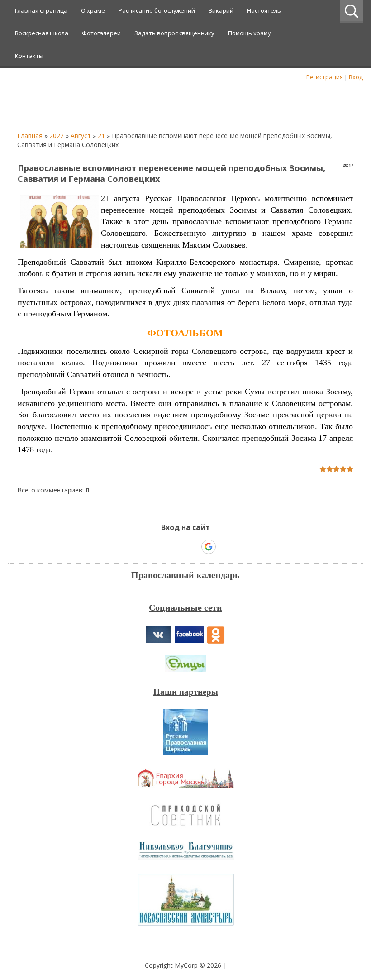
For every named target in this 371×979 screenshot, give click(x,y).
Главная (30, 135)
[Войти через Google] (208, 547)
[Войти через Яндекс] (193, 547)
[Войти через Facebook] (177, 547)
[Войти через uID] (146, 547)
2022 (56, 135)
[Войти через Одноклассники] (224, 547)
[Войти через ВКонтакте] (162, 547)
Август (81, 135)
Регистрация (324, 77)
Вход (356, 77)
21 (101, 135)
